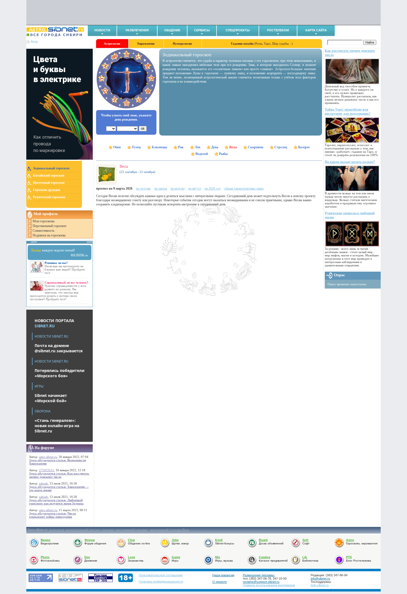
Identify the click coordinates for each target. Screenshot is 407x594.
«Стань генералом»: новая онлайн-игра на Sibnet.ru (57, 426)
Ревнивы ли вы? (56, 262)
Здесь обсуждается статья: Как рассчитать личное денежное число (59, 475)
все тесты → (79, 254)
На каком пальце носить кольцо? (350, 162)
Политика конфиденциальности (161, 581)
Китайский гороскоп (48, 175)
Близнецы (159, 147)
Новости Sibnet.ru (51, 336)
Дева (214, 147)
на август (194, 188)
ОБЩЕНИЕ (172, 30)
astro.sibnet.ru (48, 456)
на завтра (160, 188)
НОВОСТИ (102, 30)
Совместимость (43, 231)
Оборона (43, 411)
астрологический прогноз (83, 529)
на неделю (178, 188)
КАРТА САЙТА (316, 30)
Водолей (201, 154)
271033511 (46, 470)
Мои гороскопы (44, 221)
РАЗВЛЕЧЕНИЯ (137, 30)
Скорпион (255, 147)
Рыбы (223, 154)
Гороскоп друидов (46, 190)
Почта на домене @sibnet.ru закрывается (59, 348)
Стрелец (280, 147)
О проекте (219, 581)
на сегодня (143, 188)
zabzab (43, 483)
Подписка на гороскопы (49, 235)
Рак (181, 147)
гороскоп (108, 529)
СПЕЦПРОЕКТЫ (238, 30)
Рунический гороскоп (49, 197)
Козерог (304, 147)
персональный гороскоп (131, 529)
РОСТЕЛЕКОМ (278, 30)
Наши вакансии (223, 575)
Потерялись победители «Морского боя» (59, 373)
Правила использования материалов (269, 585)
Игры (39, 386)
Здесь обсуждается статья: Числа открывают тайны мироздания (52, 515)
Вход (34, 41)
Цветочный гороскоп (49, 183)
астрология (56, 529)
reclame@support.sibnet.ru (261, 581)
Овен (117, 147)
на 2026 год (213, 188)
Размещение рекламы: (259, 575)
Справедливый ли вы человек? (66, 282)
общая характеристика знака (244, 188)
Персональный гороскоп (49, 226)
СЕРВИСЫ (202, 30)
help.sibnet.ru (320, 585)
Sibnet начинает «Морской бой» (51, 398)
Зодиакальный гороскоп (51, 168)
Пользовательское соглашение (161, 575)
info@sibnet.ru (320, 578)
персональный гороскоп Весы (169, 529)
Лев (197, 147)
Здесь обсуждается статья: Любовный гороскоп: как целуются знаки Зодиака (56, 501)
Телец (136, 147)
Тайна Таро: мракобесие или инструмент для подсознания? (347, 112)
